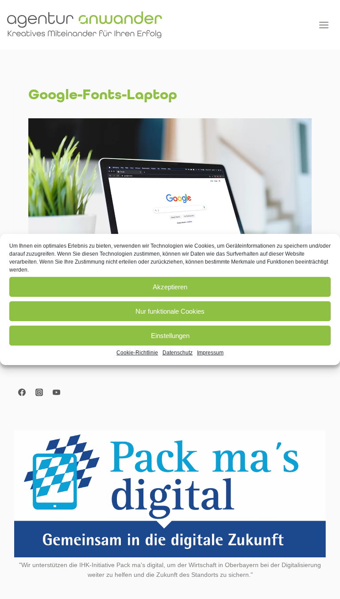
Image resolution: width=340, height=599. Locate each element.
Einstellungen (170, 335)
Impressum (210, 353)
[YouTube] (56, 392)
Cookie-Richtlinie (137, 353)
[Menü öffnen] (323, 25)
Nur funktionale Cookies (170, 311)
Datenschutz (177, 353)
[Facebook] (21, 392)
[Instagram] (38, 392)
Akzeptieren (170, 286)
